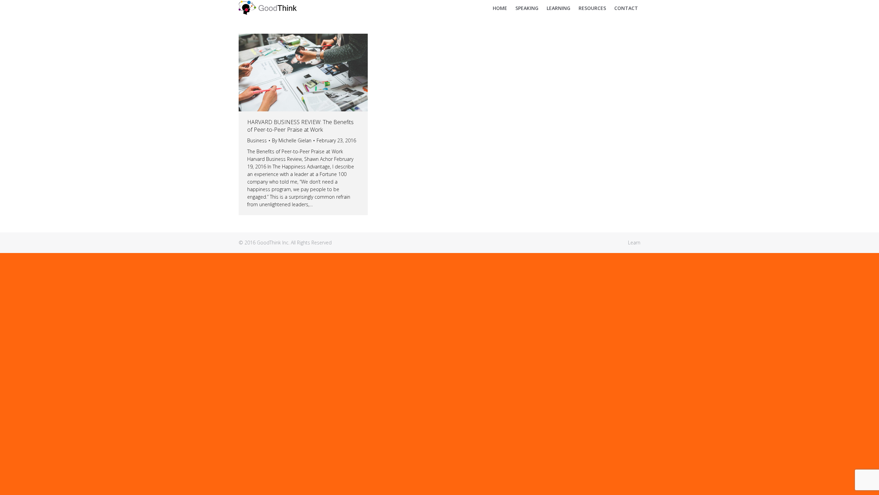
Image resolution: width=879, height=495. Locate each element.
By (291, 140)
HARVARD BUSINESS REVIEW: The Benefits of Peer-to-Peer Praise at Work (300, 125)
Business (257, 140)
